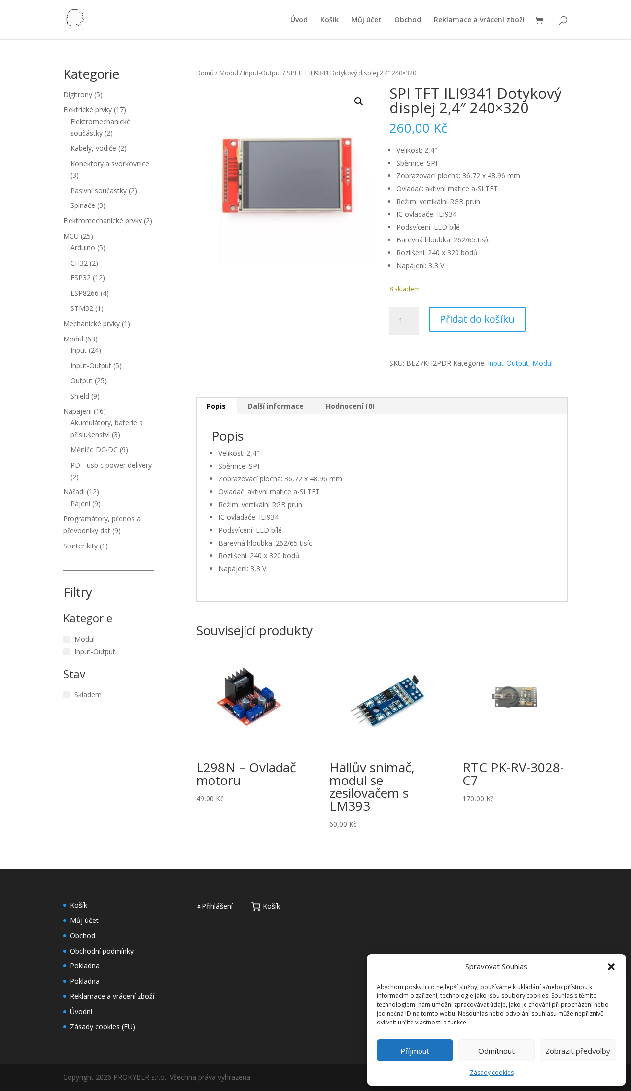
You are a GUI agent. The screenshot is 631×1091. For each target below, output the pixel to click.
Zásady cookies (492, 1072)
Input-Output (262, 72)
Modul (228, 72)
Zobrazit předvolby (577, 1051)
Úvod (299, 20)
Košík (329, 20)
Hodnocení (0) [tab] (350, 405)
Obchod (407, 20)
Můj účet (366, 20)
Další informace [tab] (276, 405)
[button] (611, 967)
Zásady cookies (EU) (102, 1026)
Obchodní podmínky (102, 950)
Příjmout (414, 1051)
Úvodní (81, 1011)
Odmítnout (496, 1051)
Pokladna (85, 965)
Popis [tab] (216, 405)
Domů (205, 72)
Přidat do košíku (477, 319)
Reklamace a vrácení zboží (479, 20)
